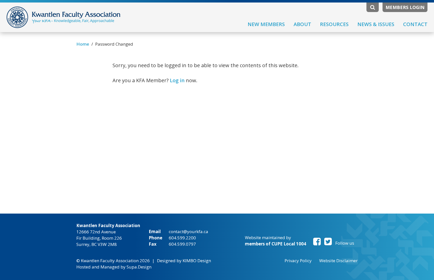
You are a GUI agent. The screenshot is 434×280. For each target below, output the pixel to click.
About (302, 24)
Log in (177, 80)
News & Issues (375, 24)
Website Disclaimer (338, 260)
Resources (334, 24)
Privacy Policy (298, 260)
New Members (266, 24)
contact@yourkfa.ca (188, 231)
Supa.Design (139, 267)
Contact (415, 24)
